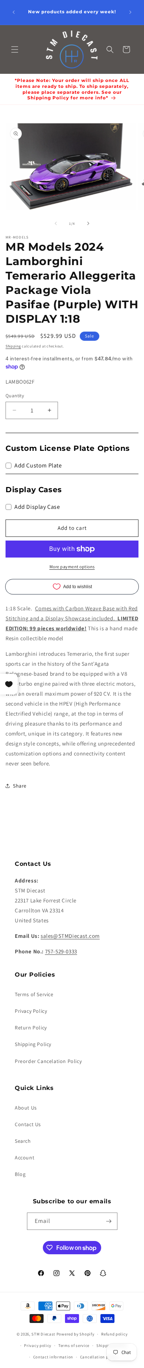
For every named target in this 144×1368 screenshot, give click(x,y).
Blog (20, 1174)
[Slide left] (56, 223)
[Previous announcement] (14, 12)
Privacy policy (37, 1345)
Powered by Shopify (75, 1334)
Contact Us (28, 1124)
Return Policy (31, 1027)
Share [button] (20, 785)
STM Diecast (43, 1334)
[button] (15, 49)
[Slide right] (88, 223)
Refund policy (114, 1334)
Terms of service (73, 1345)
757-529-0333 (61, 951)
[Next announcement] (130, 12)
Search (23, 1141)
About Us (26, 1107)
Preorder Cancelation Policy (48, 1061)
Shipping (13, 346)
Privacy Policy (31, 1011)
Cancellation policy (99, 1357)
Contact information (53, 1357)
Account (24, 1157)
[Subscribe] (109, 1221)
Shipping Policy (33, 1044)
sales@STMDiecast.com (70, 935)
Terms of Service (34, 994)
